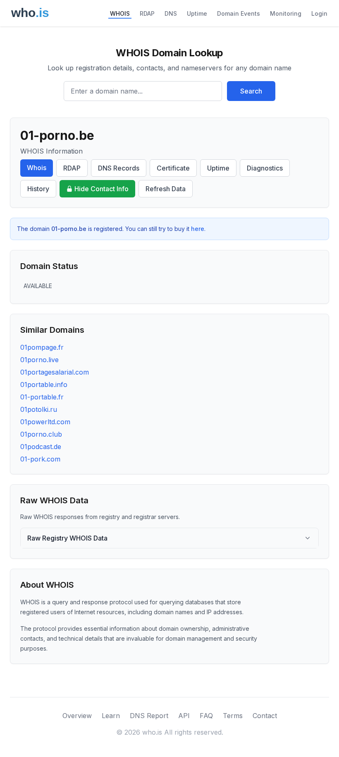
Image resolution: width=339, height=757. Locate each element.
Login (319, 13)
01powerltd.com (45, 422)
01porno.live (39, 360)
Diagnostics (265, 168)
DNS (171, 13)
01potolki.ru (38, 409)
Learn (111, 715)
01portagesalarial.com (54, 372)
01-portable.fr (42, 397)
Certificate (173, 168)
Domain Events (238, 13)
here (197, 228)
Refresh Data (166, 189)
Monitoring (285, 13)
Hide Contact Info (101, 189)
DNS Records (118, 168)
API (184, 715)
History (38, 189)
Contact (265, 715)
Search (251, 91)
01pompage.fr (42, 347)
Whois (36, 167)
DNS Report (149, 715)
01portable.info (43, 384)
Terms (233, 715)
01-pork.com (40, 459)
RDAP (147, 13)
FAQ (206, 715)
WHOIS (120, 13)
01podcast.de (40, 446)
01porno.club (41, 434)
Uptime (197, 13)
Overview (77, 715)
